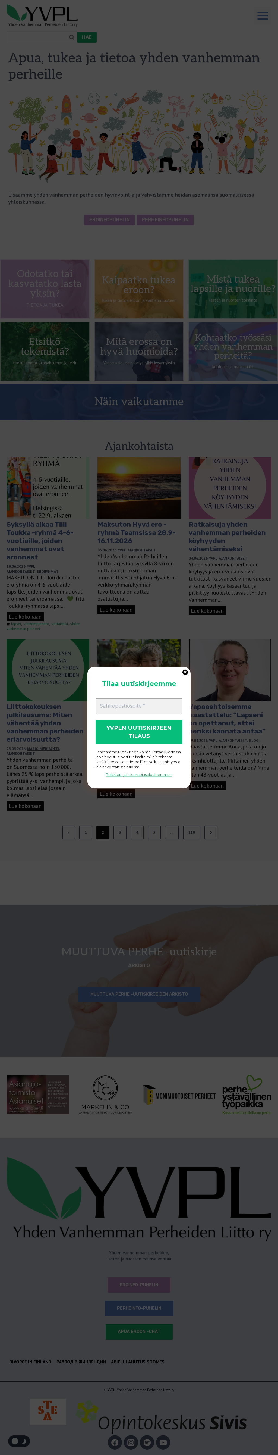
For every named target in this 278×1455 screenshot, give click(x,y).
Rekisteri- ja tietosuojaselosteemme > (139, 774)
